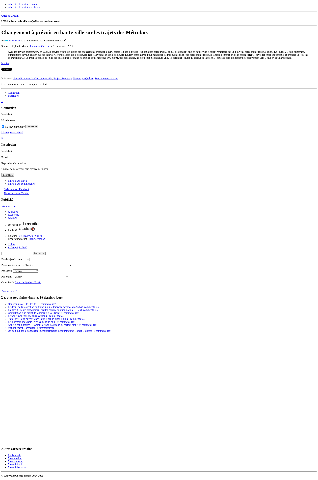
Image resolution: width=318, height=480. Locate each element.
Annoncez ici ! (10, 206)
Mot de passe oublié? (12, 132)
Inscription (13, 95)
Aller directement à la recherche (24, 7)
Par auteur (6, 270)
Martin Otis (15, 40)
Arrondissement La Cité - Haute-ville (32, 78)
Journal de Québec (39, 46)
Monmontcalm (15, 461)
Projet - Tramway (62, 78)
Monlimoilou (15, 458)
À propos (13, 211)
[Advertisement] (14, 390)
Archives (12, 217)
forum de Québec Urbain (28, 282)
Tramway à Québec (83, 78)
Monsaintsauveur (17, 467)
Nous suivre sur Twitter (16, 193)
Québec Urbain (10, 15)
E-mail (4, 157)
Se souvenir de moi (15, 126)
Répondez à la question (13, 163)
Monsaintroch (15, 464)
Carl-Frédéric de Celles (30, 235)
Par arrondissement (11, 265)
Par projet (6, 276)
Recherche (13, 214)
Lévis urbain (14, 455)
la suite (5, 63)
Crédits (11, 244)
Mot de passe (8, 120)
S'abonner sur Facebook (16, 189)
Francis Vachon (37, 238)
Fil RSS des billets (17, 180)
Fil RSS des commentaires (21, 183)
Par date (5, 259)
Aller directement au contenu (23, 4)
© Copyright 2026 (17, 247)
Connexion (14, 92)
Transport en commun (106, 78)
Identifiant (6, 114)
